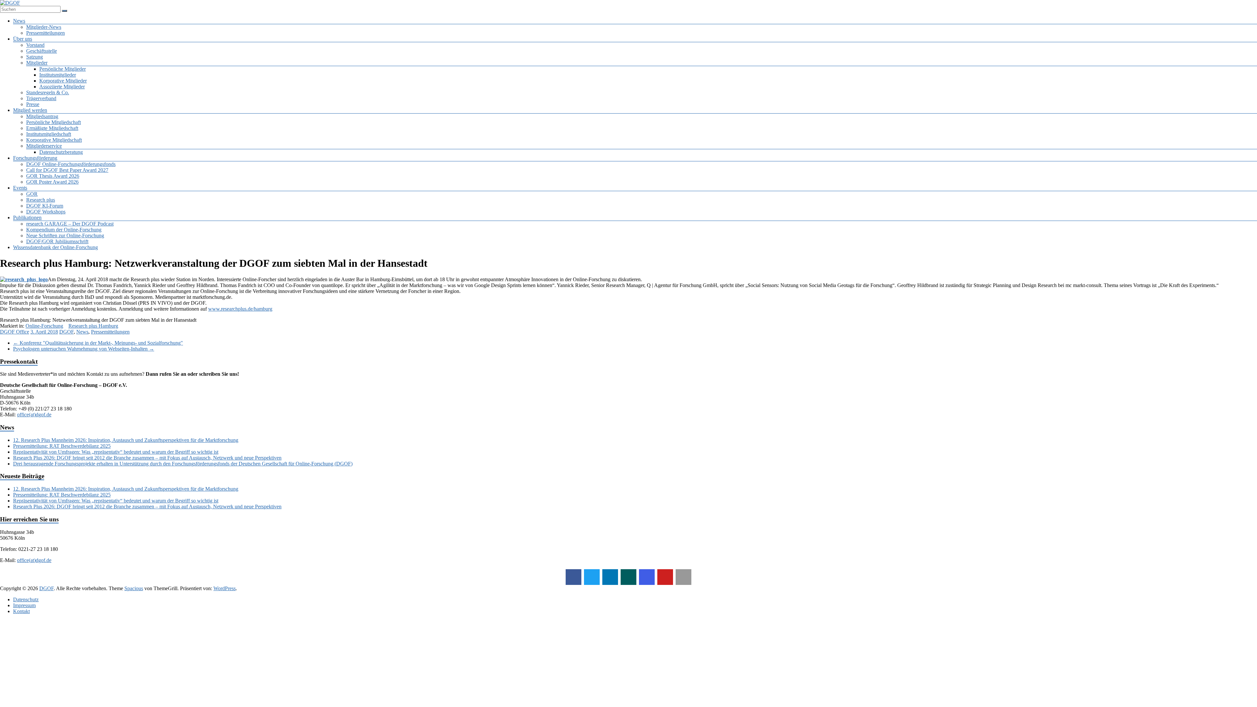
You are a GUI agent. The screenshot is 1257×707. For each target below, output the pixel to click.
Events (20, 187)
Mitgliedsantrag (42, 116)
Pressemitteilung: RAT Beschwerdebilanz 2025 (62, 446)
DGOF (66, 332)
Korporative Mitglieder (63, 80)
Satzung (34, 57)
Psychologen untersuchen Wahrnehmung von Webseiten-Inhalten (83, 349)
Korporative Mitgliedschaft (54, 140)
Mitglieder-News (43, 27)
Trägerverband (41, 98)
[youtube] (665, 577)
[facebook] (573, 577)
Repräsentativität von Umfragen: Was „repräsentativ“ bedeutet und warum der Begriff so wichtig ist (115, 452)
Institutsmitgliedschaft (48, 134)
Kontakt (21, 611)
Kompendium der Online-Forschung (63, 229)
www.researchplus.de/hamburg (240, 309)
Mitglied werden (30, 110)
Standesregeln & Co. (47, 92)
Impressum (24, 605)
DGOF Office (14, 332)
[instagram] (647, 577)
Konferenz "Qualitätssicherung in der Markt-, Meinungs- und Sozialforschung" (98, 343)
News (19, 21)
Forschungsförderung (35, 158)
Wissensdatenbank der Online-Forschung (55, 247)
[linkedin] (610, 577)
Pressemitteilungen (45, 33)
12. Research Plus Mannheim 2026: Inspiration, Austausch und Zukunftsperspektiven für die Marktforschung (125, 440)
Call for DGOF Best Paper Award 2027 (67, 170)
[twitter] (592, 577)
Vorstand (35, 45)
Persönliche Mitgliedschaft (53, 122)
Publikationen (27, 217)
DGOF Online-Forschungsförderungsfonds (71, 164)
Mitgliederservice (44, 146)
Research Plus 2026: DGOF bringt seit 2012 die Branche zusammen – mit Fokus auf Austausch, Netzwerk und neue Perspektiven (147, 458)
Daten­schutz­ (26, 599)
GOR (32, 194)
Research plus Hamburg (93, 326)
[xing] (628, 577)
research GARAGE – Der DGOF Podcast (70, 224)
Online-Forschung (44, 326)
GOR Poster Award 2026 (52, 182)
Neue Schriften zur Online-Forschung (65, 235)
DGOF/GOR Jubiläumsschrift (57, 241)
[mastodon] (683, 577)
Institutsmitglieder (57, 75)
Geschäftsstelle (41, 51)
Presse (32, 104)
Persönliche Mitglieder (62, 69)
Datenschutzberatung (61, 152)
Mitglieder (36, 62)
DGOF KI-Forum (44, 205)
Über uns (22, 39)
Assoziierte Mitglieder (62, 86)
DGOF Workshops (45, 211)
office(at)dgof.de (34, 414)
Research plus (40, 200)
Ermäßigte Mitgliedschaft (52, 128)
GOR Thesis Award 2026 (52, 176)
